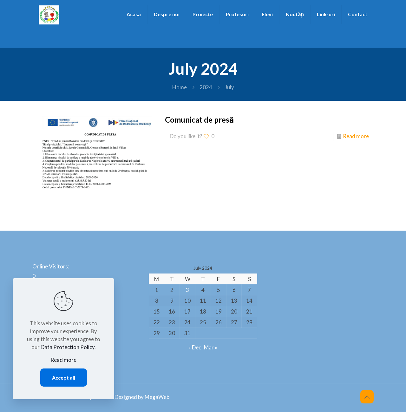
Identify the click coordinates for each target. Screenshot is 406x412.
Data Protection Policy (68, 347)
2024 (206, 87)
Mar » (210, 347)
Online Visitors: (51, 266)
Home (179, 87)
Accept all (63, 378)
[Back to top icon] (367, 396)
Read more (356, 136)
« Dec (194, 347)
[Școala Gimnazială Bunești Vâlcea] (49, 14)
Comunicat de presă (199, 119)
